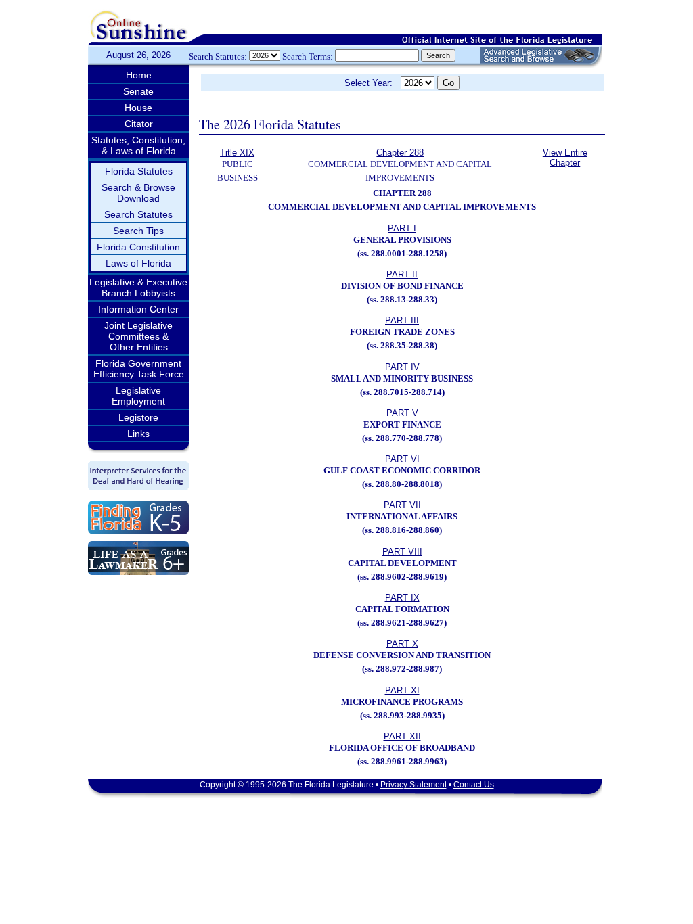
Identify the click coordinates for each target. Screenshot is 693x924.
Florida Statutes (139, 171)
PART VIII (402, 552)
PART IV (402, 367)
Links (138, 433)
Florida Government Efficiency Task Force (138, 368)
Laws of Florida (138, 263)
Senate (138, 91)
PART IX (402, 598)
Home (139, 75)
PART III (402, 320)
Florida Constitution (138, 246)
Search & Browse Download (138, 193)
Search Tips (138, 230)
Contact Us (473, 784)
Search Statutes (138, 214)
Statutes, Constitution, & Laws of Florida (138, 145)
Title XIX (237, 152)
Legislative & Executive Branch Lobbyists (138, 287)
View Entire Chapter (565, 157)
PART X (402, 644)
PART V (402, 413)
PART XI (402, 690)
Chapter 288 (400, 152)
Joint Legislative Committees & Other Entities (138, 336)
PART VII (402, 505)
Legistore (138, 417)
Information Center (138, 309)
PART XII (402, 736)
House (138, 107)
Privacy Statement (413, 784)
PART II (402, 274)
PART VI (402, 459)
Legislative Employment (138, 396)
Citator (139, 123)
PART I (402, 228)
